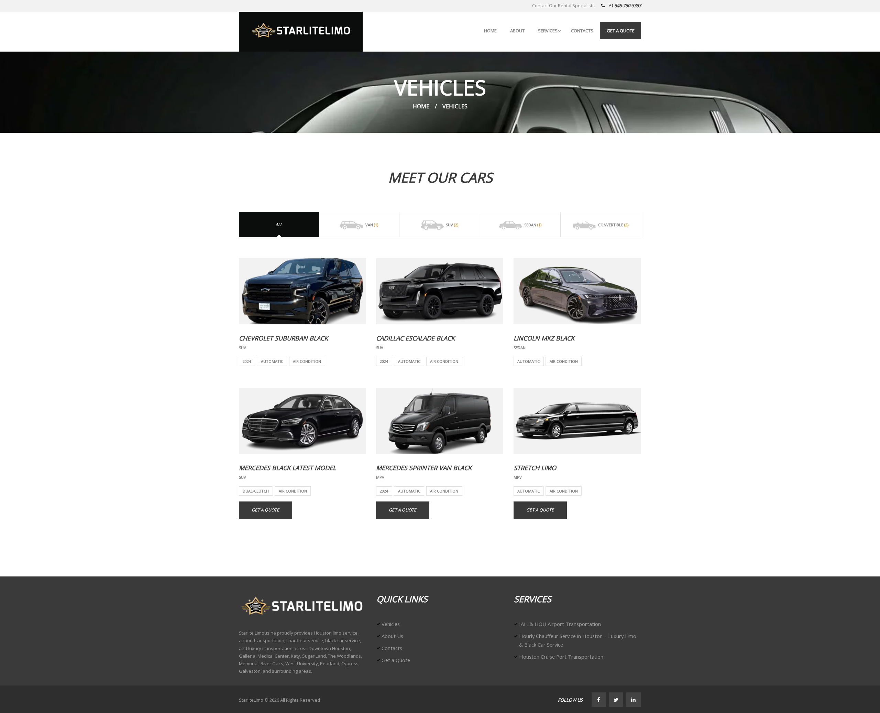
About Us (392, 636)
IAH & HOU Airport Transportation (560, 623)
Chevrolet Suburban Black (283, 338)
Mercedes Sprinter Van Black (424, 468)
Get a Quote (265, 510)
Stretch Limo (535, 468)
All (279, 224)
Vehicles (391, 623)
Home (421, 106)
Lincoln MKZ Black (544, 338)
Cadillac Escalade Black (415, 338)
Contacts (392, 648)
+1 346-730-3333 (624, 5)
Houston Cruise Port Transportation (561, 656)
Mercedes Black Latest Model (287, 468)
